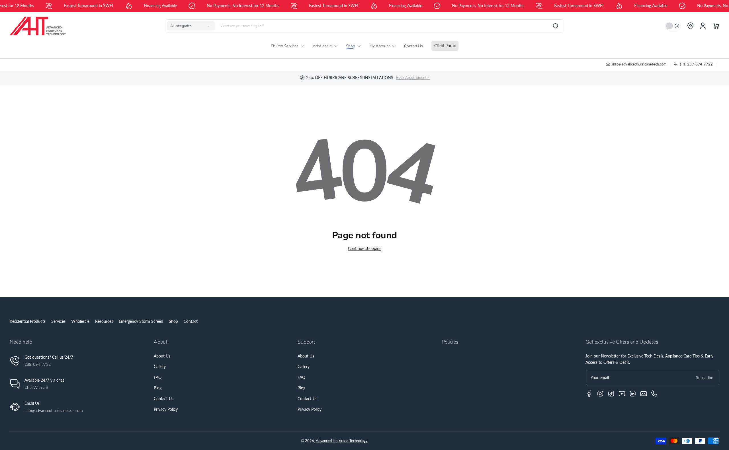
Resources (104, 321)
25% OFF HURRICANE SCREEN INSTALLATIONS (349, 77)
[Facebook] (589, 393)
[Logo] (37, 26)
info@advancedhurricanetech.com (53, 410)
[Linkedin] (632, 393)
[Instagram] (600, 393)
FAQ (157, 377)
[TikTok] (611, 393)
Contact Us (163, 398)
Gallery (160, 366)
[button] (191, 25)
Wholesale (80, 321)
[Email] (643, 393)
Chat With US (36, 387)
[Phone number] (654, 393)
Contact (191, 321)
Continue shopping (364, 248)
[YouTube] (622, 393)
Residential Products (28, 321)
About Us (162, 356)
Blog (157, 387)
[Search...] (555, 25)
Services (58, 321)
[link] (289, 46)
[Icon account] (702, 25)
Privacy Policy (166, 409)
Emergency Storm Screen (141, 321)
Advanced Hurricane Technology (342, 441)
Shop (173, 321)
